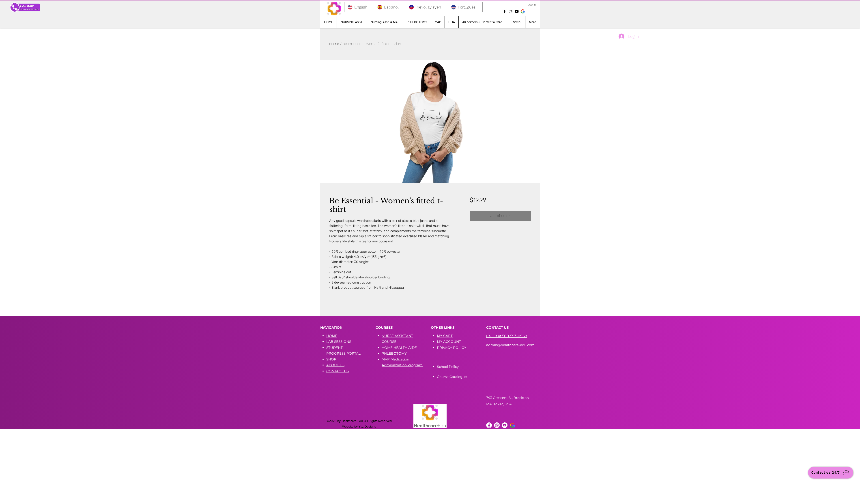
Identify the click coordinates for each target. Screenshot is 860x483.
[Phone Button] (25, 7)
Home (334, 44)
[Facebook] (504, 11)
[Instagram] (510, 11)
